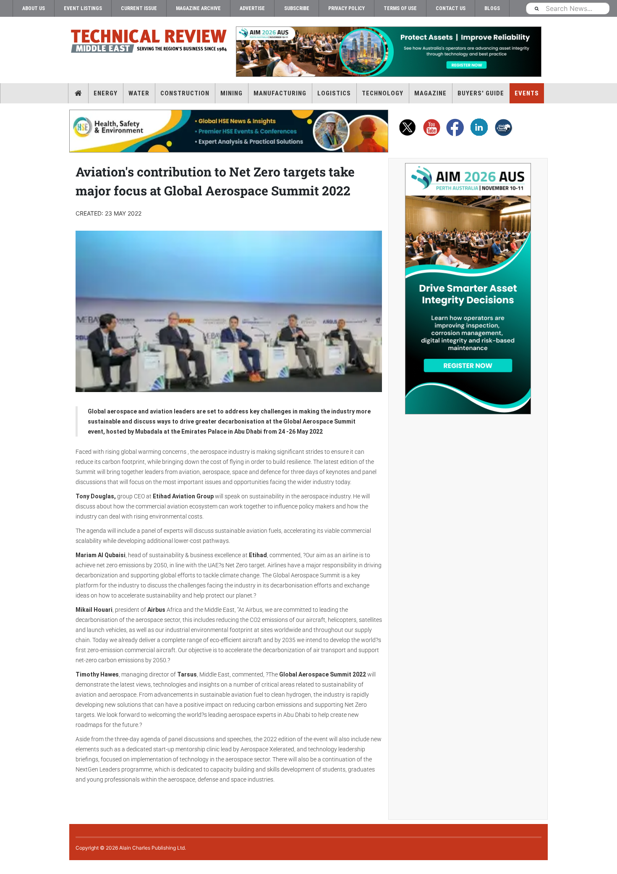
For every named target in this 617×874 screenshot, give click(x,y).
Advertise (252, 8)
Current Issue (139, 8)
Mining (231, 93)
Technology (382, 93)
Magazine (430, 93)
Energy (106, 93)
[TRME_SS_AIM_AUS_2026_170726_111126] (468, 288)
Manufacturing (280, 93)
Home (78, 93)
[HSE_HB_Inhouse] (229, 131)
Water (138, 93)
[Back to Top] (6, 867)
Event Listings (83, 8)
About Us (33, 8)
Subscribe (296, 8)
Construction (184, 93)
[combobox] (567, 8)
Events (527, 93)
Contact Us (450, 8)
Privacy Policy (346, 8)
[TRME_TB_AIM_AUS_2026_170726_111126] (388, 51)
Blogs (492, 8)
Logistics (334, 93)
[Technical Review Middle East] (149, 42)
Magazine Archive (198, 8)
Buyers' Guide (481, 93)
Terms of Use (400, 8)
